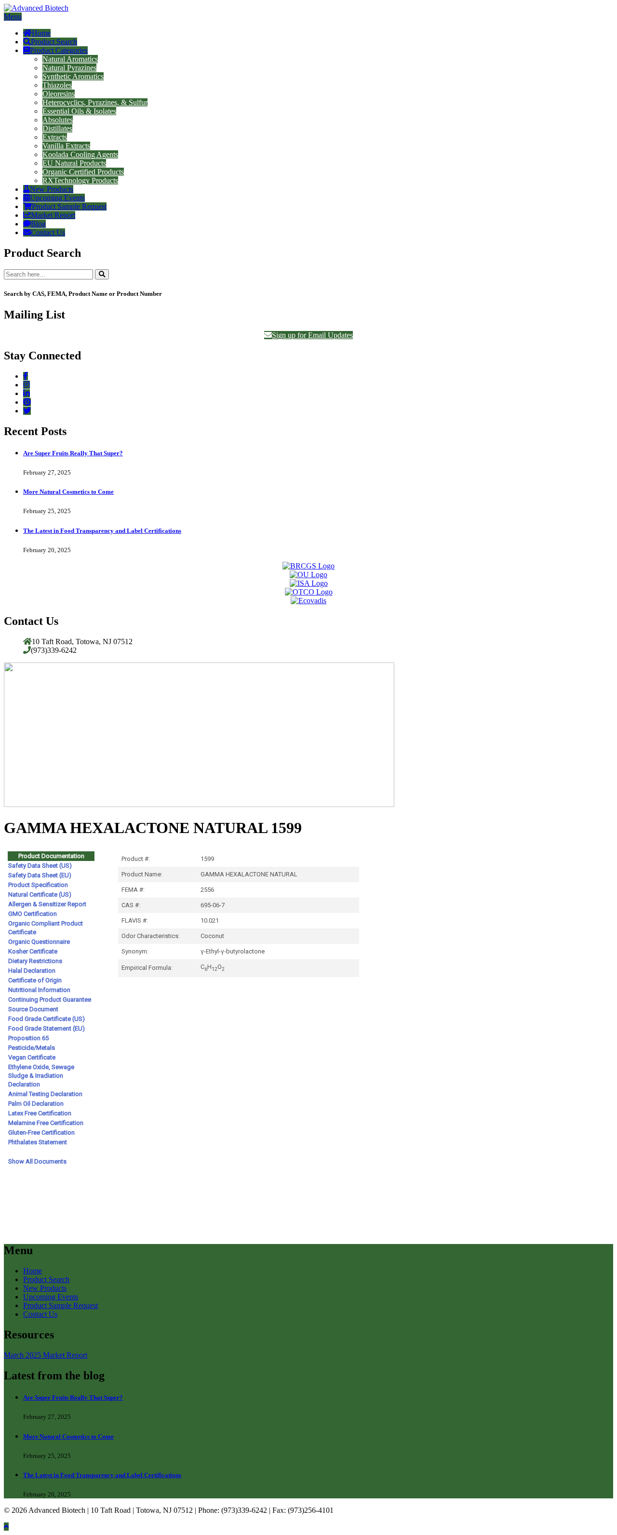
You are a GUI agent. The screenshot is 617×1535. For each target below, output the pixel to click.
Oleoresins (58, 94)
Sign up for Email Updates (312, 335)
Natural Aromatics (70, 59)
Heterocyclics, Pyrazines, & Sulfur (95, 102)
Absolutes (57, 120)
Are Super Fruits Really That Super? (73, 453)
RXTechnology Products (80, 180)
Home (41, 33)
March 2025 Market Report (45, 1355)
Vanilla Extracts (66, 146)
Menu (13, 17)
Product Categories (59, 50)
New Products (51, 189)
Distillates (57, 128)
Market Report (53, 215)
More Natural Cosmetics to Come (68, 491)
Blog (38, 224)
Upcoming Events (57, 198)
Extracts (54, 137)
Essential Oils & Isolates (79, 111)
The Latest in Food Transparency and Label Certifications (102, 530)
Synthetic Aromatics (73, 76)
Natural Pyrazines (69, 68)
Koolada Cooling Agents (80, 154)
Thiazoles (57, 85)
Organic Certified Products (83, 172)
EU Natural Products (74, 163)
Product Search (54, 42)
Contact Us (48, 232)
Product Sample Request (69, 206)
